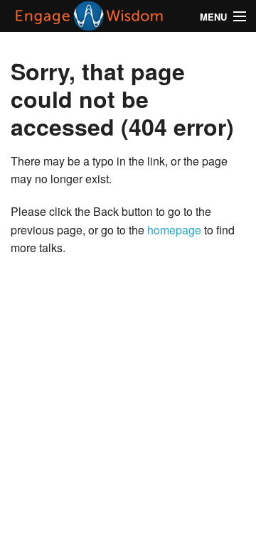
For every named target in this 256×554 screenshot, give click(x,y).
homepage (174, 230)
